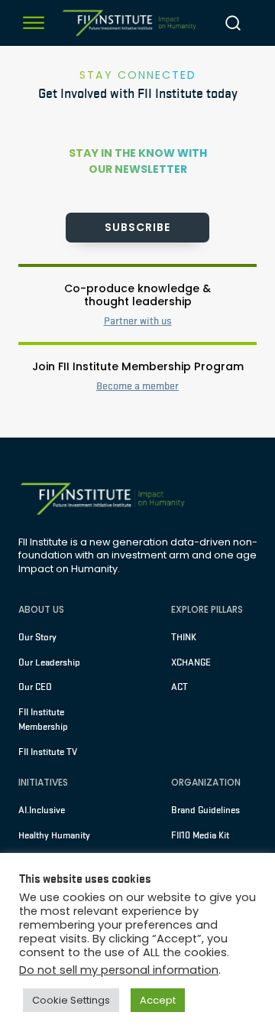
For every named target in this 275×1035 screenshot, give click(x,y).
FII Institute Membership (43, 719)
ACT (179, 687)
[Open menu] (33, 23)
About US (41, 609)
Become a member (137, 386)
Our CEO (35, 687)
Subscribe (137, 227)
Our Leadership (49, 662)
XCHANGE (191, 662)
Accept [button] (158, 1000)
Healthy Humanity (54, 835)
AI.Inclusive (41, 810)
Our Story (37, 637)
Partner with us (138, 321)
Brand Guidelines (205, 810)
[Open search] (233, 23)
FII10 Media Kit (200, 835)
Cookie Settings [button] (71, 1000)
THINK (183, 637)
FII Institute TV (47, 752)
